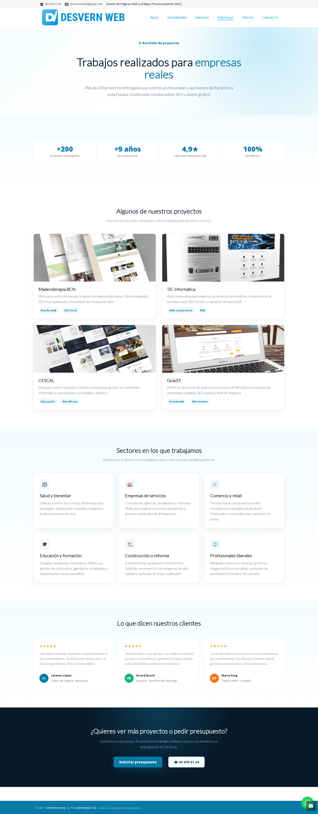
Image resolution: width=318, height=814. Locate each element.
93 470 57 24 (53, 4)
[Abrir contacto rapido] (311, 806)
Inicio (154, 17)
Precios (248, 17)
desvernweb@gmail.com (86, 4)
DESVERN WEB (56, 807)
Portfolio (225, 17)
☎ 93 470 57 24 (186, 762)
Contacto (270, 17)
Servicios (202, 17)
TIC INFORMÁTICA (83, 807)
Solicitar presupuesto (138, 762)
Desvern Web (176, 17)
